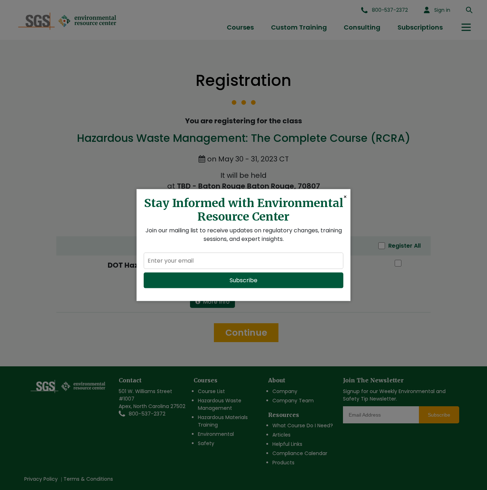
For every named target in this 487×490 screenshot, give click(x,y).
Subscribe (243, 280)
